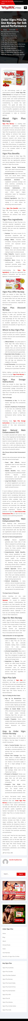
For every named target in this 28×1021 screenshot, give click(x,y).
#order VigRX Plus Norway (7, 44)
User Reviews (6, 952)
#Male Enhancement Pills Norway (9, 35)
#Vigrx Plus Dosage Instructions (8, 48)
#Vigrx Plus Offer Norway (7, 52)
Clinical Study (6, 945)
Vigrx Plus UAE (7, 994)
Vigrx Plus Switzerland (9, 990)
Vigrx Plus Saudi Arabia (9, 983)
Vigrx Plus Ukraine (8, 1002)
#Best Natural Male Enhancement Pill (10, 31)
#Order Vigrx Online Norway (7, 40)
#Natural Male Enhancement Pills (9, 38)
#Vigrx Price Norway (18, 52)
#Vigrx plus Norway (16, 50)
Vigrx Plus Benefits (12, 208)
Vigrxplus (5, 600)
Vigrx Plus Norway (8, 979)
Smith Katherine (15, 860)
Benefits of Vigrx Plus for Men (11, 956)
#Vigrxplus (9, 54)
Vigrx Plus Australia (8, 967)
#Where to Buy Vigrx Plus (18, 54)
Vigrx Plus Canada (8, 971)
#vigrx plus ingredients (6, 50)
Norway (5, 29)
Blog (4, 937)
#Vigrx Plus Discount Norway (17, 46)
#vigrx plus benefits (5, 46)
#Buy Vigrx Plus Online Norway (8, 33)
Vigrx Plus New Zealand (9, 975)
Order (4, 949)
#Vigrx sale (3, 54)
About (4, 941)
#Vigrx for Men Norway (19, 44)
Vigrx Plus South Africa (9, 987)
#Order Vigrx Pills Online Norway (9, 42)
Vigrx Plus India (7, 1010)
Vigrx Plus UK (6, 998)
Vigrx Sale (19, 680)
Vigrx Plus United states (9, 1006)
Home (4, 933)
